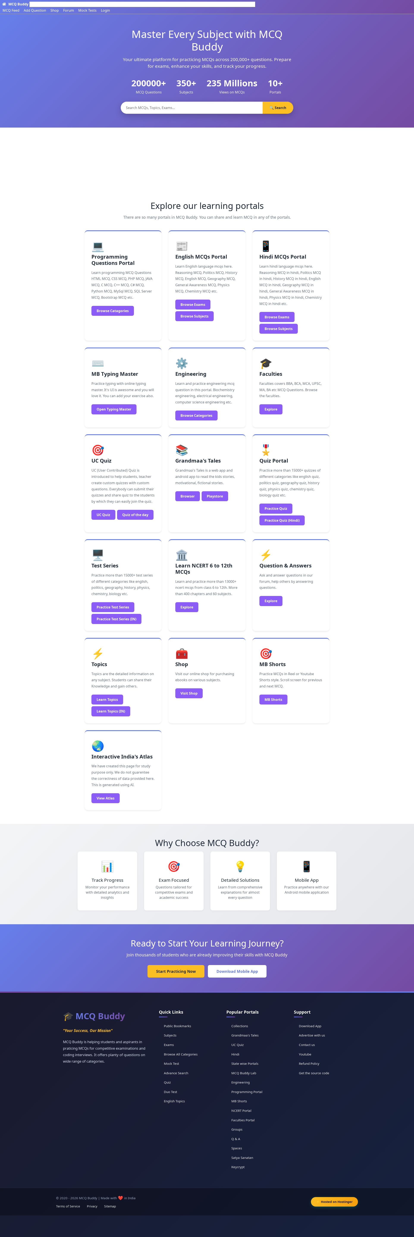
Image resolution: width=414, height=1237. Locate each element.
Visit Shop (189, 693)
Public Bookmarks (177, 1026)
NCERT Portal (241, 1110)
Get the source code (314, 1073)
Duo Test (170, 1092)
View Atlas (105, 798)
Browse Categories (196, 415)
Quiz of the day (135, 514)
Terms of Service (68, 1206)
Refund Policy (309, 1063)
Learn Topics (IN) (111, 711)
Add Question (35, 10)
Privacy (92, 1206)
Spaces (236, 1148)
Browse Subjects (194, 316)
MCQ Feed (11, 10)
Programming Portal (246, 1092)
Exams (169, 1045)
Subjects (170, 1035)
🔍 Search (278, 107)
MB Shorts (273, 699)
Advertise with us (312, 1035)
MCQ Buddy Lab (243, 1073)
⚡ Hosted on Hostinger (334, 1202)
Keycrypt (238, 1167)
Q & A (235, 1139)
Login (105, 10)
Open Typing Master (114, 409)
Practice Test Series (113, 607)
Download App (310, 1026)
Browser (187, 496)
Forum (68, 10)
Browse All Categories (181, 1054)
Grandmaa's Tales (245, 1035)
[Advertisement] (207, 160)
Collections (239, 1026)
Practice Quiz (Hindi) (282, 520)
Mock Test (171, 1063)
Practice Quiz (276, 508)
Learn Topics (107, 699)
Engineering (240, 1082)
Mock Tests (87, 10)
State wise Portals (244, 1063)
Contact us (307, 1045)
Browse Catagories (113, 310)
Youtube (305, 1054)
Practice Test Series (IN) (116, 619)
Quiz (167, 1082)
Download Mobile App (237, 971)
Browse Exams (192, 304)
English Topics (174, 1101)
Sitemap (110, 1206)
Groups (236, 1129)
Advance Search (176, 1073)
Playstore (215, 496)
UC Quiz (103, 514)
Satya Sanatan (242, 1157)
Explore (271, 409)
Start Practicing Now (176, 971)
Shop (54, 10)
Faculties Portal (243, 1120)
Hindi (235, 1054)
